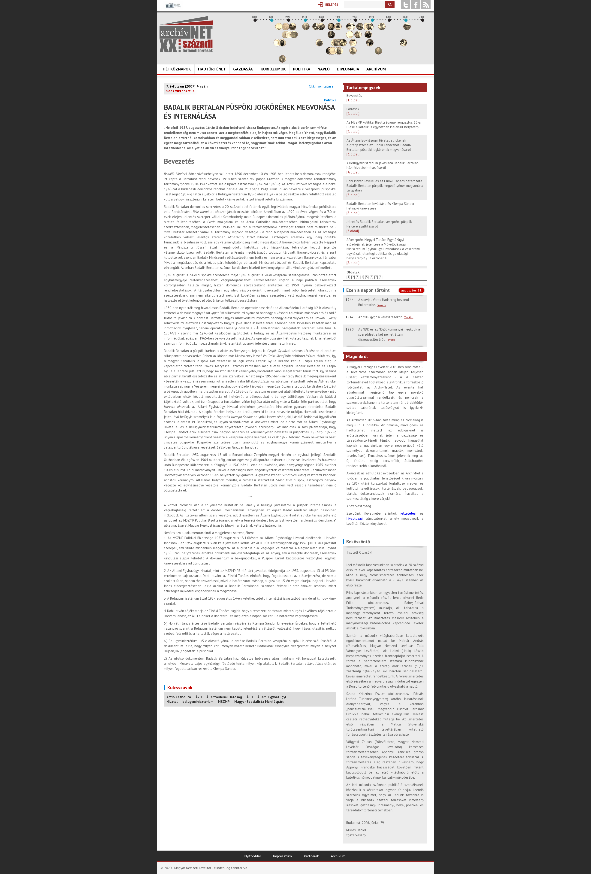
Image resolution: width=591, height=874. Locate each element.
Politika (301, 69)
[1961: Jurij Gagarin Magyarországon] (358, 37)
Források (353, 111)
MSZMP (224, 701)
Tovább (381, 305)
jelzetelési (408, 513)
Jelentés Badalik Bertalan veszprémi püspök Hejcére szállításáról (379, 226)
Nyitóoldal (252, 856)
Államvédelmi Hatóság (224, 697)
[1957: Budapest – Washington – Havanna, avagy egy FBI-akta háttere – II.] (351, 29)
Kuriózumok (273, 69)
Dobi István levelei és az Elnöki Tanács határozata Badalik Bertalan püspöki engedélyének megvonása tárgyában (385, 188)
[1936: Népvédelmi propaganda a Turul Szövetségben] (316, 29)
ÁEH (250, 697)
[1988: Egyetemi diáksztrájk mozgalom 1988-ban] (403, 45)
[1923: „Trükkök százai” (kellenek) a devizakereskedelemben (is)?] (294, 37)
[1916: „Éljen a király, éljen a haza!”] (282, 61)
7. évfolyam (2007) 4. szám (187, 86)
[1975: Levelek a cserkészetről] (382, 29)
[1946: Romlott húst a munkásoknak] (333, 53)
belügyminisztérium (197, 701)
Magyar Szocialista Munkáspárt (259, 701)
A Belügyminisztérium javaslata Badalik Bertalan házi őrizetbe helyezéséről (383, 167)
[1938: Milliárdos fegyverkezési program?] (319, 45)
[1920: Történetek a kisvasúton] (289, 37)
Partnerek (311, 856)
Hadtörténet (212, 69)
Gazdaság (243, 69)
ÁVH (199, 697)
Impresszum (282, 856)
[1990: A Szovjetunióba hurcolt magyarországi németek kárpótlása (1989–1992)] (407, 29)
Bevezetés (355, 97)
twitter (405, 4)
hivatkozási (355, 518)
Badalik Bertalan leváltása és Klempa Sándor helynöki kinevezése (380, 208)
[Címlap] (186, 34)
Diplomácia (348, 69)
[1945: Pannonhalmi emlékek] (331, 37)
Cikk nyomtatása (321, 86)
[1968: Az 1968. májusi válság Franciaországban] (370, 45)
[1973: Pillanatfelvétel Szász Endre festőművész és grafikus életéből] (378, 53)
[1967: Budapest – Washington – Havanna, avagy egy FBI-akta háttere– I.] (368, 37)
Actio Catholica (178, 697)
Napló (323, 69)
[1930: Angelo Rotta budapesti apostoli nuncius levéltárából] (306, 29)
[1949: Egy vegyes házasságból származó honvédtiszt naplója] (338, 29)
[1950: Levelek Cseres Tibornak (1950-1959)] (339, 53)
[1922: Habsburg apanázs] (292, 29)
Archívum (376, 69)
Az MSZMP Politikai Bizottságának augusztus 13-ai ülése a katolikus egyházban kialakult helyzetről (384, 127)
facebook (415, 4)
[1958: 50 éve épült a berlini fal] (353, 45)
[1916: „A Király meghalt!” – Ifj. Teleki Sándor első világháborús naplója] (282, 45)
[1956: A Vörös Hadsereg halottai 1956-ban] (349, 37)
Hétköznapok (177, 69)
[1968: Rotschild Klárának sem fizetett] (370, 29)
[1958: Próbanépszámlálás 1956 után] (353, 53)
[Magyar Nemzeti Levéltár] (173, 9)
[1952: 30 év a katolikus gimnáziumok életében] (343, 45)
